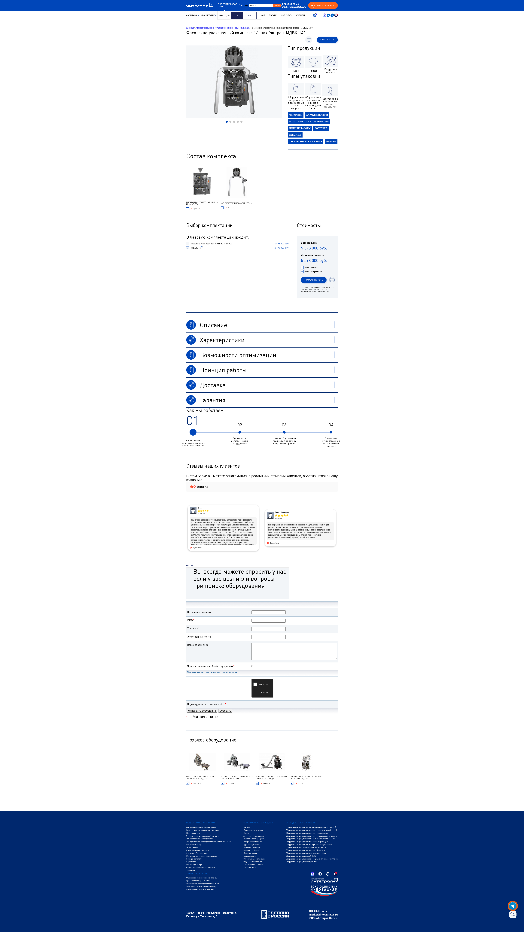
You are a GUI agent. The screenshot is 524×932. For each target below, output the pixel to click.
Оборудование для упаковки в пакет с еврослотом (307, 833)
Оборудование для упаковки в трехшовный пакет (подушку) (311, 827)
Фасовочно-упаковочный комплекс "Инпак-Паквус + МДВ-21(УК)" (271, 778)
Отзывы (331, 141)
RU (242, 5)
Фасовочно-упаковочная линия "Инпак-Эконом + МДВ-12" (200, 778)
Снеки (246, 833)
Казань (220, 7)
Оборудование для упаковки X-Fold (301, 856)
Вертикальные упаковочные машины (201, 856)
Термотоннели (192, 847)
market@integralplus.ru (294, 6)
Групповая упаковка (251, 844)
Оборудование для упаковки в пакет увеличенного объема (310, 839)
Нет (250, 15)
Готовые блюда (250, 867)
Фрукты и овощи (250, 853)
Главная (190, 28)
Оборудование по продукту (258, 823)
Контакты (300, 15)
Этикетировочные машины (197, 850)
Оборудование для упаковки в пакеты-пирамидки (307, 842)
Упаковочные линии (204, 28)
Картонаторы (191, 862)
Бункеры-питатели (194, 859)
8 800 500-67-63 (290, 4)
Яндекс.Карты (197, 548)
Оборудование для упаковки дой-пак (301, 862)
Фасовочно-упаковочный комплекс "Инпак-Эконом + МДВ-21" (237, 778)
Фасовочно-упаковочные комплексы (233, 28)
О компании (191, 15)
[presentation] (187, 564)
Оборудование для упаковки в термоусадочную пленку (309, 844)
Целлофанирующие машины (198, 881)
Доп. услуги (286, 15)
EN (246, 5)
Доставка (273, 15)
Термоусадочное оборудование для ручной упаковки (208, 842)
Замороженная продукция (254, 839)
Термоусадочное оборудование (199, 839)
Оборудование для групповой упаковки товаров (306, 847)
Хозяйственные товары (253, 864)
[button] (227, 122)
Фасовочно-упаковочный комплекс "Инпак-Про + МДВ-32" (306, 778)
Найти (277, 5)
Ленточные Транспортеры (196, 853)
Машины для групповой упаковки (200, 889)
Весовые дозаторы (194, 844)
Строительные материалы (254, 859)
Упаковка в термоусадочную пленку (201, 886)
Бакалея (247, 827)
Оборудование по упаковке (300, 823)
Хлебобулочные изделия (253, 836)
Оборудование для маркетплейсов (200, 867)
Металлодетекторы (194, 864)
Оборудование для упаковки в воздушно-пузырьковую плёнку (312, 859)
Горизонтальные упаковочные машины (202, 830)
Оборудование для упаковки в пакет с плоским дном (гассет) (311, 830)
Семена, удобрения (251, 850)
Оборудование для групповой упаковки (202, 836)
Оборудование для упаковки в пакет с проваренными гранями (311, 836)
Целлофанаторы (193, 833)
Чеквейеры (191, 870)
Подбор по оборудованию (200, 823)
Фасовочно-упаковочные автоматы (201, 827)
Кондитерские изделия (253, 830)
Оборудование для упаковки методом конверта (306, 853)
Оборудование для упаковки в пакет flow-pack (305, 850)
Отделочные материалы (253, 862)
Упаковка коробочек (252, 847)
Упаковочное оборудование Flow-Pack (202, 883)
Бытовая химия (250, 856)
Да (237, 15)
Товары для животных (252, 842)
